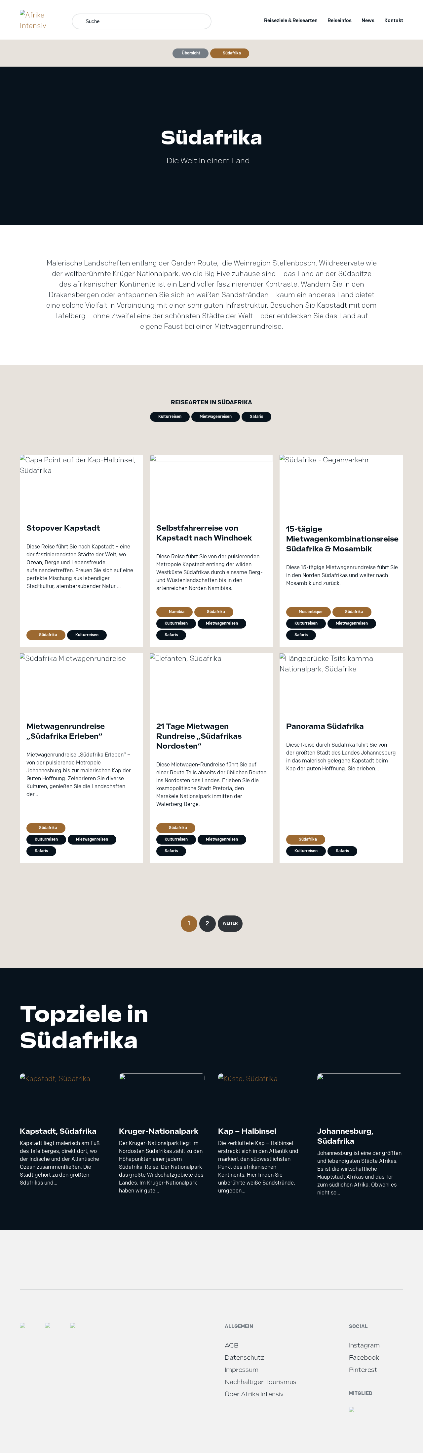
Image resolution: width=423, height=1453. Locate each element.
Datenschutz (244, 1357)
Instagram (364, 1345)
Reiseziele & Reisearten (291, 20)
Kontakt (393, 20)
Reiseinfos (339, 20)
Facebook (364, 1357)
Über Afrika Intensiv (254, 1394)
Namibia (176, 611)
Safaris (256, 416)
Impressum (241, 1369)
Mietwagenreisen (216, 416)
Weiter (230, 923)
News (368, 20)
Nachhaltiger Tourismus (260, 1381)
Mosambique (311, 611)
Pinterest (363, 1369)
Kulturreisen (169, 416)
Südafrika (232, 52)
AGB (232, 1345)
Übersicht (191, 52)
